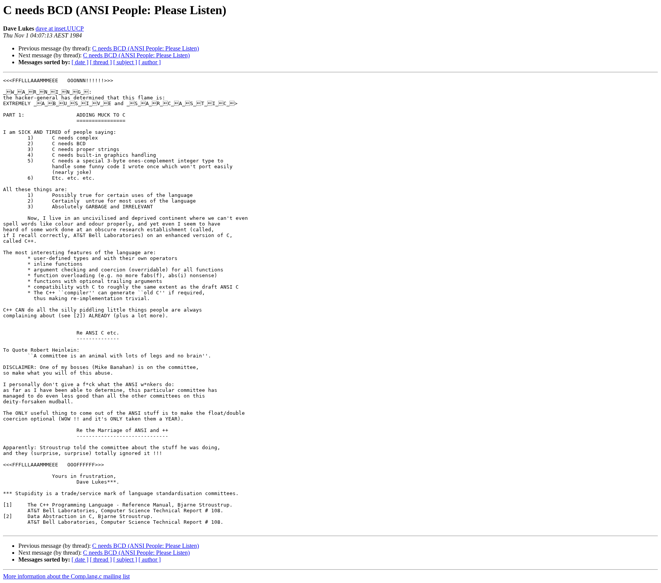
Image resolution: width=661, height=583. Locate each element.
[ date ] (80, 62)
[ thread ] (101, 62)
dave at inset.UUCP (60, 28)
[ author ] (149, 62)
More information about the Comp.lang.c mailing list (66, 576)
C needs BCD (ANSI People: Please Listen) (145, 48)
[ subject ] (125, 62)
